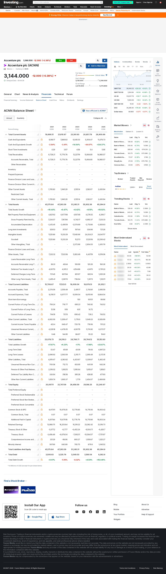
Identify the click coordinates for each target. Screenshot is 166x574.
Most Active (118, 131)
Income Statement (26, 100)
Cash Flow (53, 100)
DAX (115, 108)
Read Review (149, 187)
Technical (59, 94)
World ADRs (44, 10)
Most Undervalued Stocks (123, 239)
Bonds (137, 62)
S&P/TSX (117, 88)
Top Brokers (120, 173)
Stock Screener (95, 7)
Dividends (70, 100)
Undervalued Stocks (138, 10)
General (8, 94)
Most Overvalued (137, 246)
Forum (70, 94)
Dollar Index (118, 112)
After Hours (25, 10)
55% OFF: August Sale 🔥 (123, 2)
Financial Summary (10, 100)
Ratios (62, 100)
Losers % (139, 131)
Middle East (94, 10)
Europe (85, 10)
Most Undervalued (120, 246)
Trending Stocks (122, 199)
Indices (116, 62)
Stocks (8, 10)
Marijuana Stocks (67, 10)
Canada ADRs (55, 10)
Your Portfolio (119, 514)
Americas (78, 10)
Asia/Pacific (104, 10)
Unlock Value (100, 75)
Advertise (145, 509)
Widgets (117, 519)
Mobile (116, 509)
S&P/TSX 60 (118, 92)
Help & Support (148, 514)
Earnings (80, 100)
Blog (115, 504)
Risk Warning (157, 568)
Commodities (127, 62)
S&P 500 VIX (118, 104)
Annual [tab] (9, 118)
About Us (145, 504)
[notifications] (156, 2)
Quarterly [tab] (20, 118)
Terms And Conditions (127, 568)
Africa (112, 10)
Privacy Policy (144, 568)
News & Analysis (31, 94)
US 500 (116, 100)
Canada (17, 10)
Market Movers (121, 125)
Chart (17, 94)
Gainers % (129, 131)
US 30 (116, 96)
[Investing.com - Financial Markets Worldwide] (13, 2)
